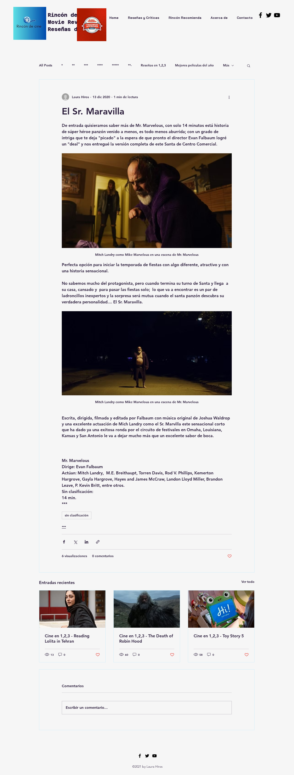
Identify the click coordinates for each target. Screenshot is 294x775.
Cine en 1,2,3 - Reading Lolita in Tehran (67, 638)
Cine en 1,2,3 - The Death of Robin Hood (146, 638)
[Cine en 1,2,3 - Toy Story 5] (221, 609)
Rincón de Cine (72, 15)
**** (100, 65)
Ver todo (247, 582)
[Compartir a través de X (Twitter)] (75, 542)
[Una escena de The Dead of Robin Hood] (147, 609)
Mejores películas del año (194, 65)
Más (226, 65)
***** (115, 65)
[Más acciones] (229, 97)
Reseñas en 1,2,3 (153, 65)
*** (86, 65)
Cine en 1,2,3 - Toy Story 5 (219, 635)
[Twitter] (268, 15)
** (73, 65)
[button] (248, 65)
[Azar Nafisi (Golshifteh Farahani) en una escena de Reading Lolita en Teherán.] (72, 609)
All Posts (45, 65)
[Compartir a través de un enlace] (98, 542)
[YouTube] (277, 15)
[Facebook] (260, 15)
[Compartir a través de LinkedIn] (86, 542)
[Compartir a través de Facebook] (64, 542)
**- (130, 65)
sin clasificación (76, 515)
